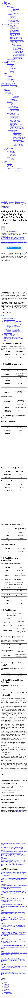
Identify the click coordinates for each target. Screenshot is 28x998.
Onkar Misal (4, 232)
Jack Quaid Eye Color (11, 327)
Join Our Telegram (15, 247)
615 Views (15, 232)
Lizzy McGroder (13, 843)
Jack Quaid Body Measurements (13, 326)
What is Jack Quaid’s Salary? (10, 334)
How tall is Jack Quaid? (12, 322)
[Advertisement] (14, 186)
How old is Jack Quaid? (12, 325)
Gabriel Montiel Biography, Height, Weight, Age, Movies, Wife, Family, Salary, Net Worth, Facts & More (14, 919)
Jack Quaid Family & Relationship (11, 329)
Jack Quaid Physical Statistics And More (12, 321)
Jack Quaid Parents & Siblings (13, 330)
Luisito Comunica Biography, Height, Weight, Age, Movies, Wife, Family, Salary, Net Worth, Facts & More (14, 880)
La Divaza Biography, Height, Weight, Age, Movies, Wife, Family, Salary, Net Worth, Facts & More (14, 906)
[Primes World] (5, 83)
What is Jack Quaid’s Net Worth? (11, 335)
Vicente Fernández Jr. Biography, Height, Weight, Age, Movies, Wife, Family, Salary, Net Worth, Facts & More (14, 934)
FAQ (5, 340)
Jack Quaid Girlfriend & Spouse (13, 331)
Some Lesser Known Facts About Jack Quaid (13, 338)
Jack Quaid (6, 843)
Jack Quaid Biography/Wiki (10, 318)
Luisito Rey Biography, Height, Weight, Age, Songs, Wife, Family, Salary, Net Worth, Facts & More (13, 893)
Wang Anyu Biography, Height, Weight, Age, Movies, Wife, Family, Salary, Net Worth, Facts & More (14, 973)
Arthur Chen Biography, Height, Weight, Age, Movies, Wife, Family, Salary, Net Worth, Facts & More (14, 960)
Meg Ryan (20, 843)
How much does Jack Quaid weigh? (14, 324)
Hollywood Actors (5, 207)
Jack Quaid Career (8, 333)
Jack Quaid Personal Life (9, 320)
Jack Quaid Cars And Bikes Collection (12, 337)
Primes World (18, 810)
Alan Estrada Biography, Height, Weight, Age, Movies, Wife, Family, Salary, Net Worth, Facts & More (14, 947)
